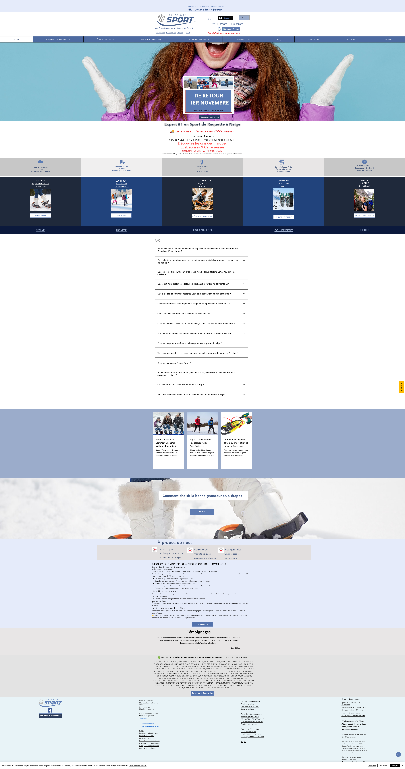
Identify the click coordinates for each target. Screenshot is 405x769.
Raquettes (160, 33)
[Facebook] (50, 710)
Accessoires (171, 33)
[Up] (398, 754)
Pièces (180, 33)
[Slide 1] (196, 649)
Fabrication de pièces (249, 724)
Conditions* (228, 131)
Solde (141, 731)
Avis (402, 387)
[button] (209, 18)
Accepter (395, 766)
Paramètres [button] (372, 766)
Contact (142, 718)
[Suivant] (393, 641)
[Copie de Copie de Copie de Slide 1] (202, 649)
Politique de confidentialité (137, 766)
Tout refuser (383, 766)
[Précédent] (11, 641)
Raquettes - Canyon (248, 709)
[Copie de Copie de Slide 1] (200, 649)
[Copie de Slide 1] (198, 649)
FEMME (40, 230)
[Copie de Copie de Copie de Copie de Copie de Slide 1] (206, 649)
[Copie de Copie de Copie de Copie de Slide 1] (204, 649)
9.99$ (218, 131)
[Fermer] (402, 765)
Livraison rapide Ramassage (354, 707)
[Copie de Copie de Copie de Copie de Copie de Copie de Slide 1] (208, 649)
